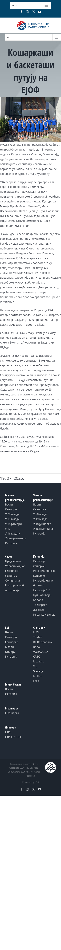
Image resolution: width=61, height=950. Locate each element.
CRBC (36, 656)
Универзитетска (15, 538)
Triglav (37, 637)
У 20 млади (12, 514)
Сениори (11, 509)
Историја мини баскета (43, 583)
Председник (13, 561)
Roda (36, 647)
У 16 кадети (12, 533)
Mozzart (38, 661)
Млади (9, 647)
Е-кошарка (12, 713)
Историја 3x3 (41, 590)
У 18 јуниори (13, 524)
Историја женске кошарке (44, 573)
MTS (36, 632)
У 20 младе (40, 514)
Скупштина (12, 580)
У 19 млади (12, 519)
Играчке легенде (44, 614)
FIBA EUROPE (13, 737)
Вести (9, 504)
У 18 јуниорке (42, 524)
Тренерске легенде (40, 607)
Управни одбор (15, 566)
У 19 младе (40, 519)
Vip (35, 666)
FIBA (8, 732)
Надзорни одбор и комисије (16, 588)
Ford (36, 681)
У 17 (8, 529)
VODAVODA (40, 652)
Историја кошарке (39, 563)
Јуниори (10, 652)
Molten (37, 676)
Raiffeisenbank (42, 642)
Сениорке (39, 509)
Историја (11, 543)
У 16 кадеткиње (43, 529)
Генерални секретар (12, 573)
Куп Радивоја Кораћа (41, 597)
